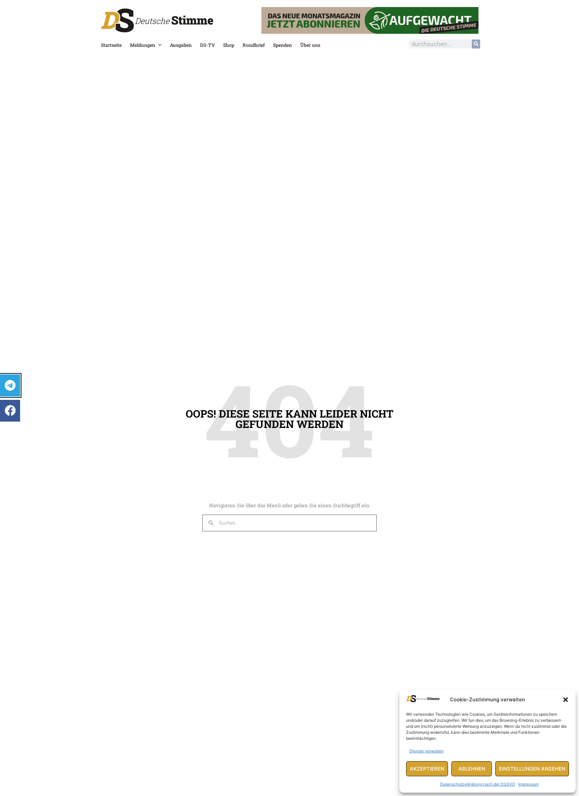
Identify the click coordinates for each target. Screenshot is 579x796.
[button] (565, 699)
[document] (289, 398)
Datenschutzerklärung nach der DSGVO (477, 784)
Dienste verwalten (426, 751)
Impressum (528, 784)
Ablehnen (471, 769)
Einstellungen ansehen (532, 769)
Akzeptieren (427, 769)
